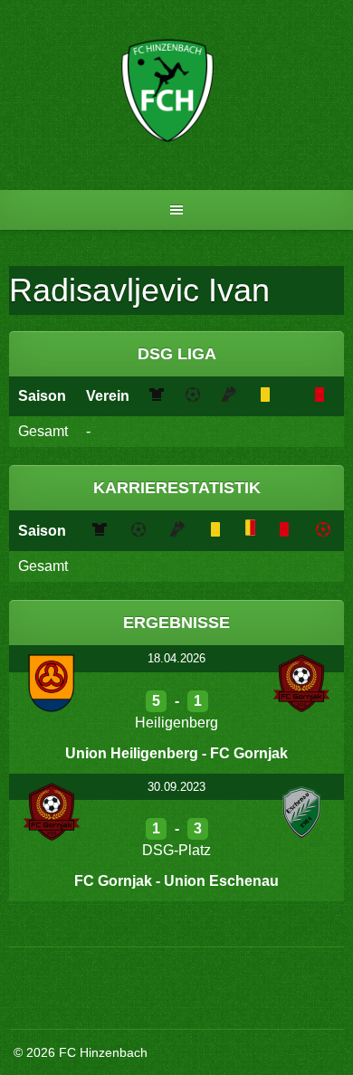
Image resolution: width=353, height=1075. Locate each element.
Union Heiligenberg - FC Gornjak (176, 753)
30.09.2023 (176, 787)
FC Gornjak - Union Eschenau (176, 881)
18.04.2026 (176, 658)
